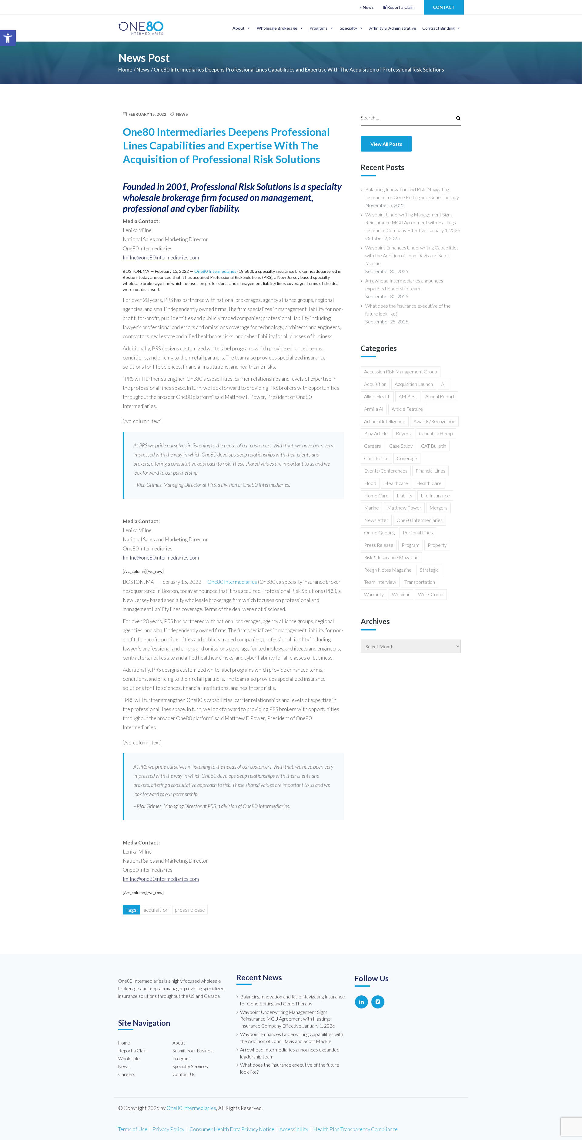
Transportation (419, 582)
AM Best (408, 396)
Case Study (401, 446)
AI (443, 384)
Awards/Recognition (434, 421)
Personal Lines (418, 532)
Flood (370, 483)
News (368, 7)
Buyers (403, 433)
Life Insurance (435, 495)
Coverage (407, 458)
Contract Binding (438, 28)
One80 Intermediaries (215, 271)
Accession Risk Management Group (400, 371)
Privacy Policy (168, 1129)
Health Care (429, 483)
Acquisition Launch (414, 384)
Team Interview (380, 582)
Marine (371, 507)
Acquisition (156, 910)
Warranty (374, 594)
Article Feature (407, 409)
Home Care (376, 495)
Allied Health (377, 396)
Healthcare (396, 483)
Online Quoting (379, 532)
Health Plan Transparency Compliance (355, 1129)
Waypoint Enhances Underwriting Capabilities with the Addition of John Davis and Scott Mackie (412, 255)
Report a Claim (401, 7)
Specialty (348, 28)
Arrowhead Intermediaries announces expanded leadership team (404, 284)
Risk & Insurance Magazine (391, 557)
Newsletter (376, 520)
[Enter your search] (405, 117)
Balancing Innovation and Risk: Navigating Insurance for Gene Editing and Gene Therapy (412, 193)
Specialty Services (190, 1066)
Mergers (438, 507)
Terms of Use (132, 1129)
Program (411, 545)
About (238, 28)
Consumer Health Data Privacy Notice (231, 1129)
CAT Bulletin (433, 446)
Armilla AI (373, 409)
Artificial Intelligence (384, 421)
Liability (405, 495)
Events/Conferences (385, 470)
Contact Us (183, 1074)
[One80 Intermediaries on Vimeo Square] (378, 1002)
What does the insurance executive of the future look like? (408, 309)
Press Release (190, 910)
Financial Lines (430, 470)
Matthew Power (404, 507)
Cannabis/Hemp (436, 433)
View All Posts (386, 144)
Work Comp (430, 594)
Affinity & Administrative (392, 28)
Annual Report (440, 396)
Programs (318, 28)
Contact (444, 7)
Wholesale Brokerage (277, 28)
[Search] (456, 118)
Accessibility (293, 1129)
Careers (372, 446)
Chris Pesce (376, 458)
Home (125, 69)
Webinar (401, 594)
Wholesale (129, 1058)
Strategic (429, 570)
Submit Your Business (193, 1050)
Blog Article (376, 433)
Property (437, 545)
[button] (8, 38)
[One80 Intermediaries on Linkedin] (361, 1002)
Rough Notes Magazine (388, 570)
